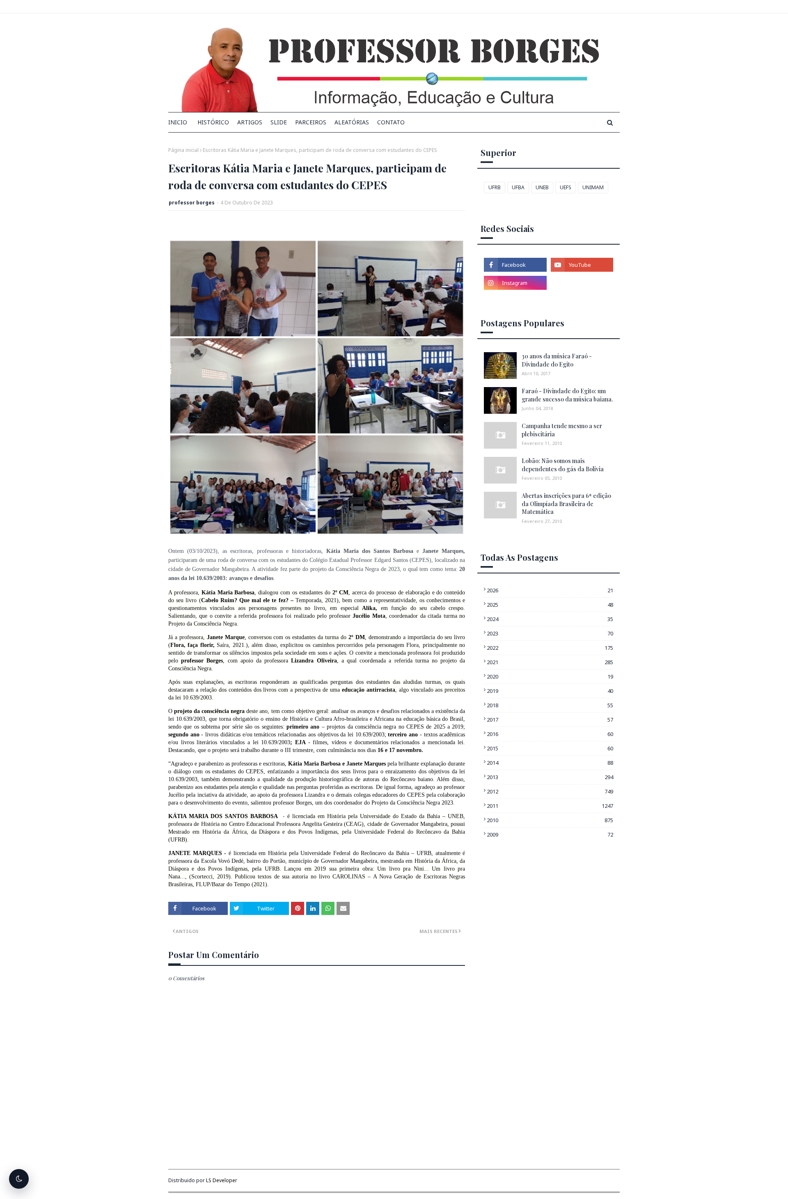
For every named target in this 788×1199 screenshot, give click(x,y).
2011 (550, 805)
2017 (550, 719)
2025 (550, 604)
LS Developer (221, 1180)
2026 (550, 590)
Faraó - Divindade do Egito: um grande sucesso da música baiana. (567, 395)
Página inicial (183, 150)
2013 (550, 777)
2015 (550, 748)
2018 (550, 705)
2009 (550, 834)
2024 (550, 619)
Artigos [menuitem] (249, 122)
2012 (550, 791)
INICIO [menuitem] (177, 122)
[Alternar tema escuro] (19, 1179)
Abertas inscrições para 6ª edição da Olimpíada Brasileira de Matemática (566, 504)
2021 (550, 662)
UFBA (518, 187)
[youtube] (582, 265)
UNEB (542, 187)
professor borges (192, 202)
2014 (550, 762)
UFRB (494, 187)
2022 (550, 647)
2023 (550, 633)
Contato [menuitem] (391, 122)
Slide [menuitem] (278, 122)
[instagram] (515, 283)
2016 (550, 734)
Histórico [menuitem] (213, 122)
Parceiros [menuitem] (310, 122)
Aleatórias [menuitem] (351, 122)
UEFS (565, 187)
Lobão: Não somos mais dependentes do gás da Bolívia (563, 465)
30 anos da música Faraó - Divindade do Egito (557, 360)
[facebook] (515, 265)
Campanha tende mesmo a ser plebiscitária (562, 430)
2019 (550, 691)
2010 (550, 820)
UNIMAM (593, 187)
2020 (550, 676)
